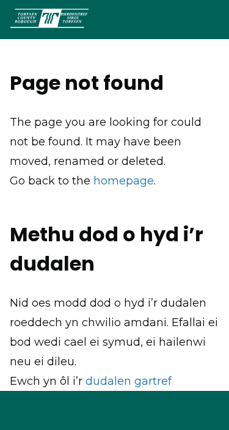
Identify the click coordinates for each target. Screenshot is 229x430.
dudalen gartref (128, 381)
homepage (123, 181)
